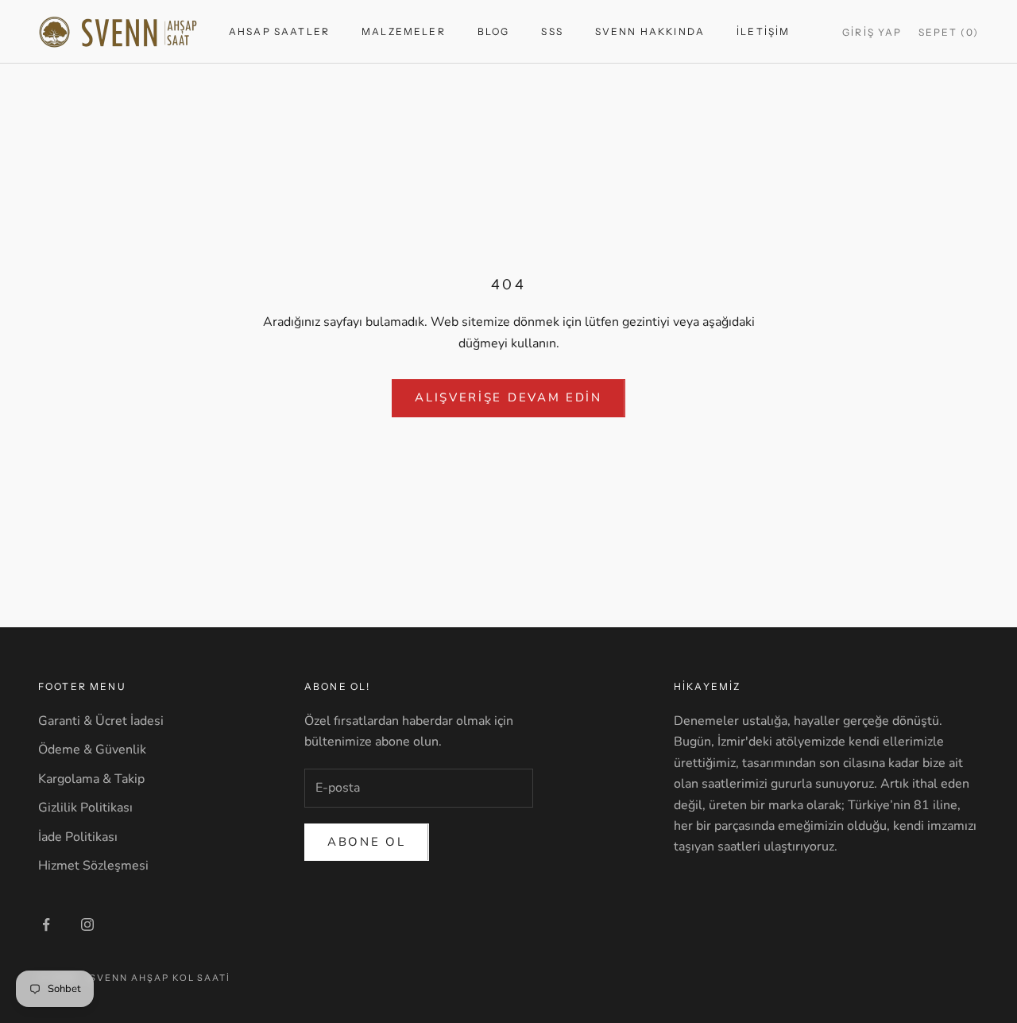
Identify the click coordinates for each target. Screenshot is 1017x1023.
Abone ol (366, 842)
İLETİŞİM (763, 31)
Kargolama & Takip (91, 779)
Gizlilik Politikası (85, 807)
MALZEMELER (404, 31)
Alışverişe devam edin (508, 397)
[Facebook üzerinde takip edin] (46, 924)
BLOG (494, 31)
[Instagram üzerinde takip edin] (87, 924)
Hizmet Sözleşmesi (93, 865)
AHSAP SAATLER (279, 31)
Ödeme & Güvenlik (92, 749)
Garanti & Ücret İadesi (101, 721)
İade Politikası (78, 837)
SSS (552, 31)
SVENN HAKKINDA (650, 31)
